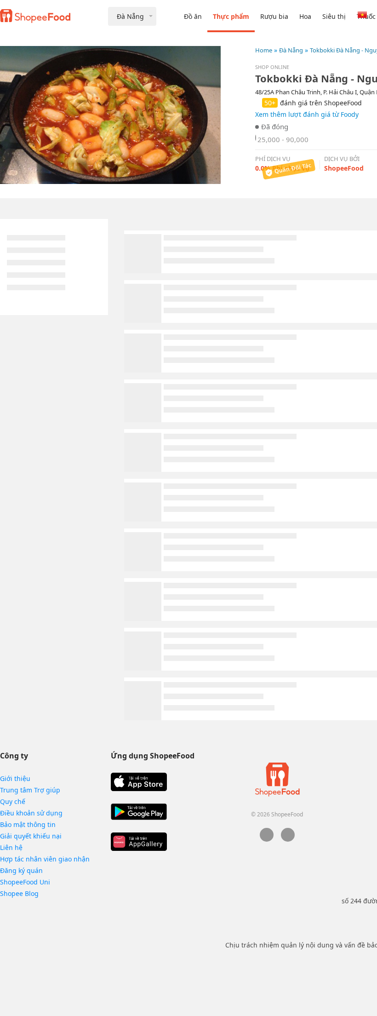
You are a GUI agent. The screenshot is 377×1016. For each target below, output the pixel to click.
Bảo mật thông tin (28, 824)
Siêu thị (334, 16)
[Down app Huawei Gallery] (139, 841)
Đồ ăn (193, 16)
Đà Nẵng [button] (130, 16)
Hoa (305, 16)
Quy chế (12, 801)
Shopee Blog (19, 893)
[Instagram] (288, 839)
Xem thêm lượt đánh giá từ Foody (307, 114)
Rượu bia (274, 16)
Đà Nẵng (291, 50)
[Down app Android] (139, 812)
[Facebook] (267, 839)
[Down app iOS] (139, 782)
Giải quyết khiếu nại (31, 836)
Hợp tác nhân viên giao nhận (45, 859)
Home (263, 50)
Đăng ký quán (21, 870)
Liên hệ (11, 847)
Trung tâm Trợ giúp (30, 790)
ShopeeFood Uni (25, 882)
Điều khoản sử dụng (31, 813)
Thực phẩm (231, 16)
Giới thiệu (15, 778)
